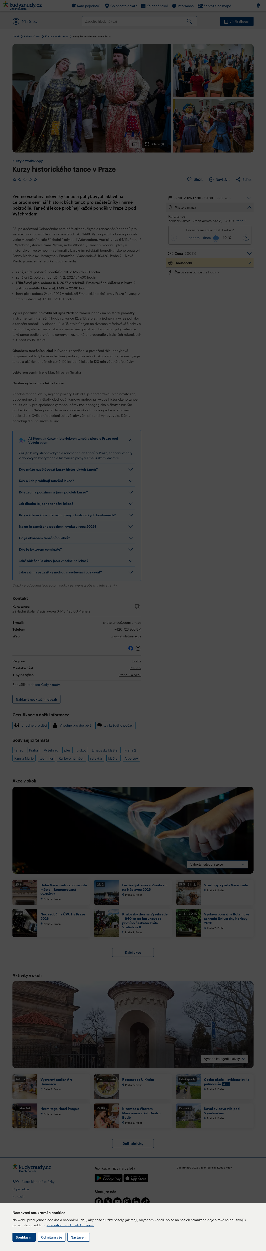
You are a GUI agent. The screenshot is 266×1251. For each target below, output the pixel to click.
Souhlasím (24, 1237)
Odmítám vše (51, 1237)
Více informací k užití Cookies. (70, 1225)
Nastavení (78, 1237)
